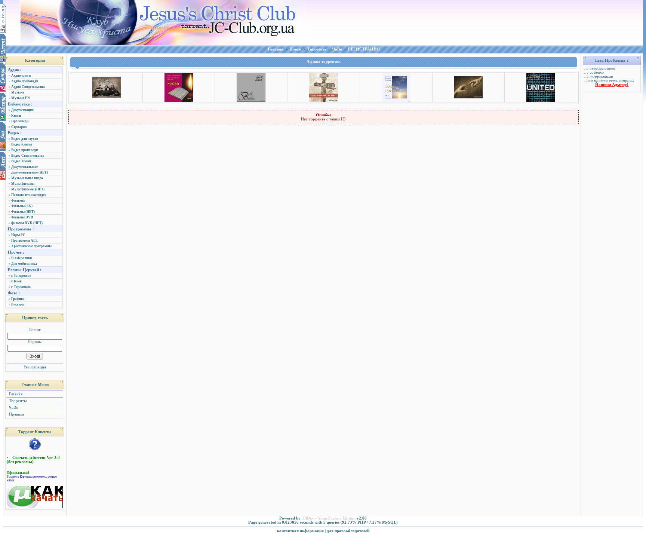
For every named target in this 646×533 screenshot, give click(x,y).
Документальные (24, 167)
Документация (22, 110)
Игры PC (18, 235)
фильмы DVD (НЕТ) (27, 223)
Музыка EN (20, 98)
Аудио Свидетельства (28, 87)
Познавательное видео (28, 195)
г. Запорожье (21, 276)
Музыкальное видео (27, 178)
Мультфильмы (22, 184)
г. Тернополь (21, 287)
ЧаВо (13, 407)
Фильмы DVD (22, 217)
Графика (18, 299)
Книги (16, 115)
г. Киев (16, 281)
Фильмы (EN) (22, 206)
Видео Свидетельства (27, 155)
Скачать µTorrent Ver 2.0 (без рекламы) (33, 460)
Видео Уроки (21, 161)
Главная (15, 394)
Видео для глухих (25, 139)
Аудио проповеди (24, 81)
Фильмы (18, 200)
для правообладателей (348, 531)
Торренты (17, 401)
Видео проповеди (24, 150)
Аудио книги (21, 75)
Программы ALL (24, 240)
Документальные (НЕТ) (29, 172)
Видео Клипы (21, 144)
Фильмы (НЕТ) (23, 212)
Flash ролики (21, 258)
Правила (16, 414)
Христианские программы (31, 246)
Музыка (17, 92)
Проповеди (19, 121)
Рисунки (17, 304)
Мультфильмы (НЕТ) (27, 189)
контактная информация (300, 531)
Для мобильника (24, 264)
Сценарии (19, 127)
